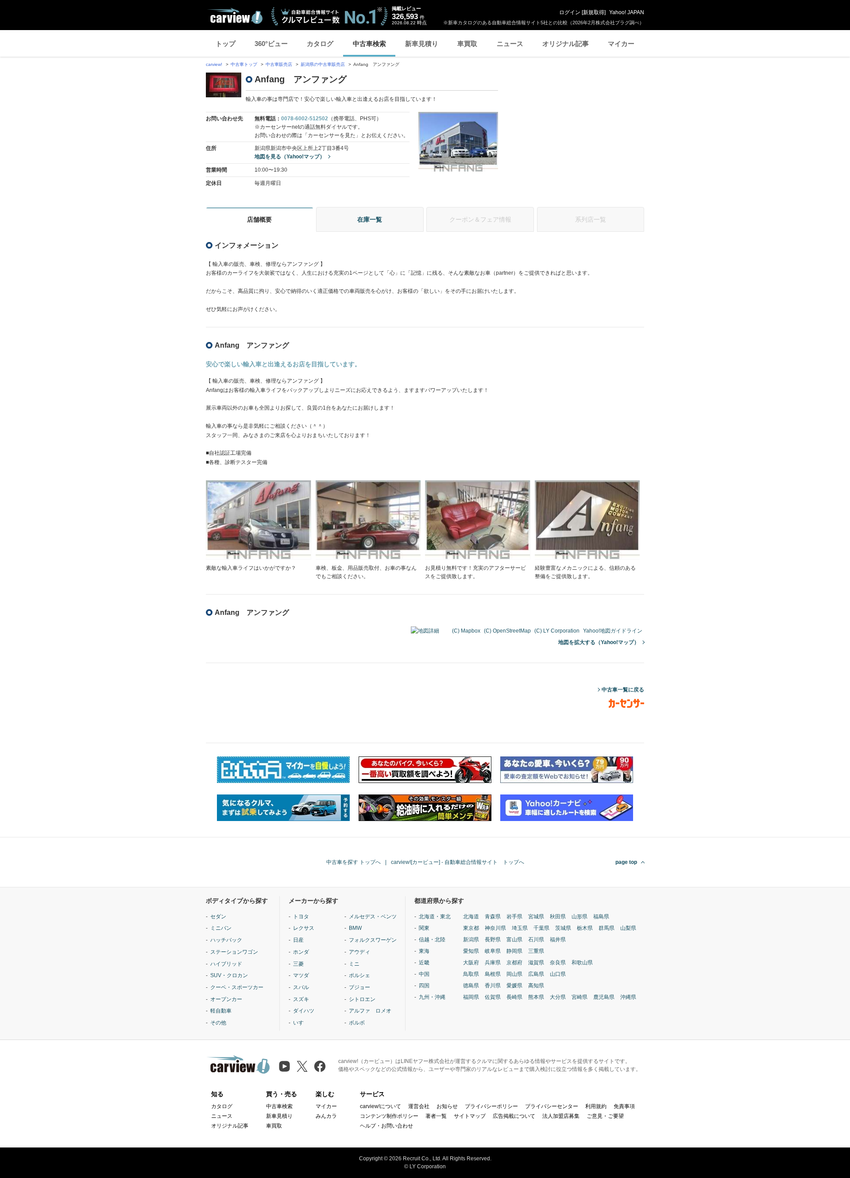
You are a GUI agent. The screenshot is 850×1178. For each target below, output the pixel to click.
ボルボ (357, 1023)
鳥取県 (471, 974)
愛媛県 (514, 985)
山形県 (579, 916)
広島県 (536, 974)
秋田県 (558, 916)
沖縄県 (628, 997)
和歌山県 (582, 962)
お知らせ (447, 1106)
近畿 (424, 962)
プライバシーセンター (551, 1106)
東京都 (471, 928)
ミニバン (221, 928)
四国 (424, 985)
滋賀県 (536, 962)
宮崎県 (579, 997)
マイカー (621, 43)
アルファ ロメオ (370, 1011)
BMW (355, 928)
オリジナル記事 (565, 43)
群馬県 (606, 928)
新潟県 (471, 939)
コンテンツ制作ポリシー (389, 1116)
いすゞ (301, 1023)
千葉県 (541, 928)
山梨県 (628, 928)
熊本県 (536, 997)
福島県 (601, 916)
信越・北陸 (432, 939)
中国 (424, 974)
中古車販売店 (279, 64)
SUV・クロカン (229, 975)
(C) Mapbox (466, 630)
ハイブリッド (226, 964)
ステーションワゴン (234, 952)
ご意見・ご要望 (605, 1116)
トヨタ (301, 916)
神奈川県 (495, 928)
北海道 (471, 916)
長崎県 (514, 997)
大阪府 (471, 962)
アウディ (359, 952)
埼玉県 (520, 928)
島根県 (493, 974)
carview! (214, 64)
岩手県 (514, 916)
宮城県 (536, 916)
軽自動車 (221, 1011)
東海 (424, 951)
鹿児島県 (603, 997)
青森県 (493, 916)
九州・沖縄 (432, 997)
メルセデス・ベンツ (373, 916)
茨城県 (563, 928)
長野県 (493, 939)
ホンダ (301, 952)
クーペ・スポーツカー (236, 987)
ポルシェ (359, 975)
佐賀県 (493, 997)
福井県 (558, 939)
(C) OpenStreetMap (507, 630)
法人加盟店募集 (561, 1116)
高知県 (536, 985)
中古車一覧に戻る (623, 690)
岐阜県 (493, 951)
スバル (301, 987)
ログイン (569, 12)
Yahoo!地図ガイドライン (612, 630)
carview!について (380, 1106)
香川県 (493, 985)
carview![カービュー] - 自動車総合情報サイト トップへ (457, 862)
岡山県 (514, 974)
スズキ (301, 999)
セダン (218, 916)
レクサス (303, 928)
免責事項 (624, 1106)
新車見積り (421, 43)
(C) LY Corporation (557, 630)
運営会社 (418, 1106)
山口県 (558, 974)
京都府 (514, 962)
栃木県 (585, 928)
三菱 (298, 964)
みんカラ (326, 1116)
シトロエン (362, 999)
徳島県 (471, 985)
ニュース (510, 43)
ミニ (354, 964)
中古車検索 (369, 43)
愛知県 (471, 951)
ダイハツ (303, 1011)
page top (626, 862)
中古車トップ (244, 64)
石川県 (536, 939)
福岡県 (471, 997)
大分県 (558, 997)
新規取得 (593, 12)
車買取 (467, 43)
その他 (218, 1023)
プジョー (359, 987)
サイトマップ (470, 1116)
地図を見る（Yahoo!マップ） (290, 156)
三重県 (536, 951)
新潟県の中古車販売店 (323, 64)
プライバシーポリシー (491, 1106)
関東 (424, 928)
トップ (226, 43)
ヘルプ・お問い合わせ (386, 1126)
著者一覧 (436, 1116)
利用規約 (596, 1106)
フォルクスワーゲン (373, 940)
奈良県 (558, 962)
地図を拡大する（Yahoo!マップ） (598, 642)
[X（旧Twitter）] (302, 1066)
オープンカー (226, 999)
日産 (298, 940)
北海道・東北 (435, 916)
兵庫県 (493, 962)
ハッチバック (226, 940)
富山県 (514, 939)
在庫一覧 (369, 219)
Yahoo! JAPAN (626, 12)
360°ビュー (271, 43)
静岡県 (514, 951)
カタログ (320, 43)
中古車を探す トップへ (353, 862)
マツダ (301, 975)
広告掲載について (514, 1116)
